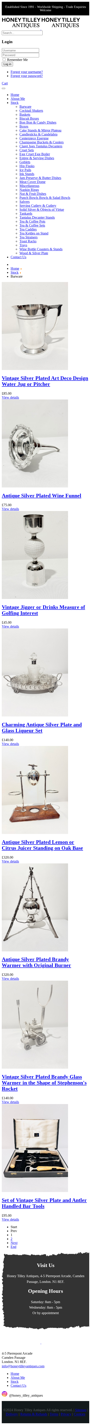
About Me (18, 1377)
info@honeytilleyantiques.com (23, 1366)
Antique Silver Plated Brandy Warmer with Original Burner (36, 962)
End (13, 1247)
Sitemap (80, 1410)
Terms (54, 1414)
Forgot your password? (27, 76)
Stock (15, 1381)
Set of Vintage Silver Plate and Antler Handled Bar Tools (44, 1203)
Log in (7, 64)
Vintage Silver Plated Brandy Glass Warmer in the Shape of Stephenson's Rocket (44, 1083)
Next (14, 1243)
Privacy (66, 1414)
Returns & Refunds (33, 1414)
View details (10, 397)
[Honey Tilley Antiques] (41, 28)
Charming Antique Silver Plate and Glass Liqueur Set (42, 727)
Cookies (79, 1414)
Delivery (12, 1414)
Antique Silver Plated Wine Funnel (41, 495)
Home (15, 1374)
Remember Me (17, 60)
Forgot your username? (27, 72)
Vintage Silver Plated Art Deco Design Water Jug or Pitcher (45, 381)
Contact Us (18, 1385)
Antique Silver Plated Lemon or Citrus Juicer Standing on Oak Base (42, 845)
